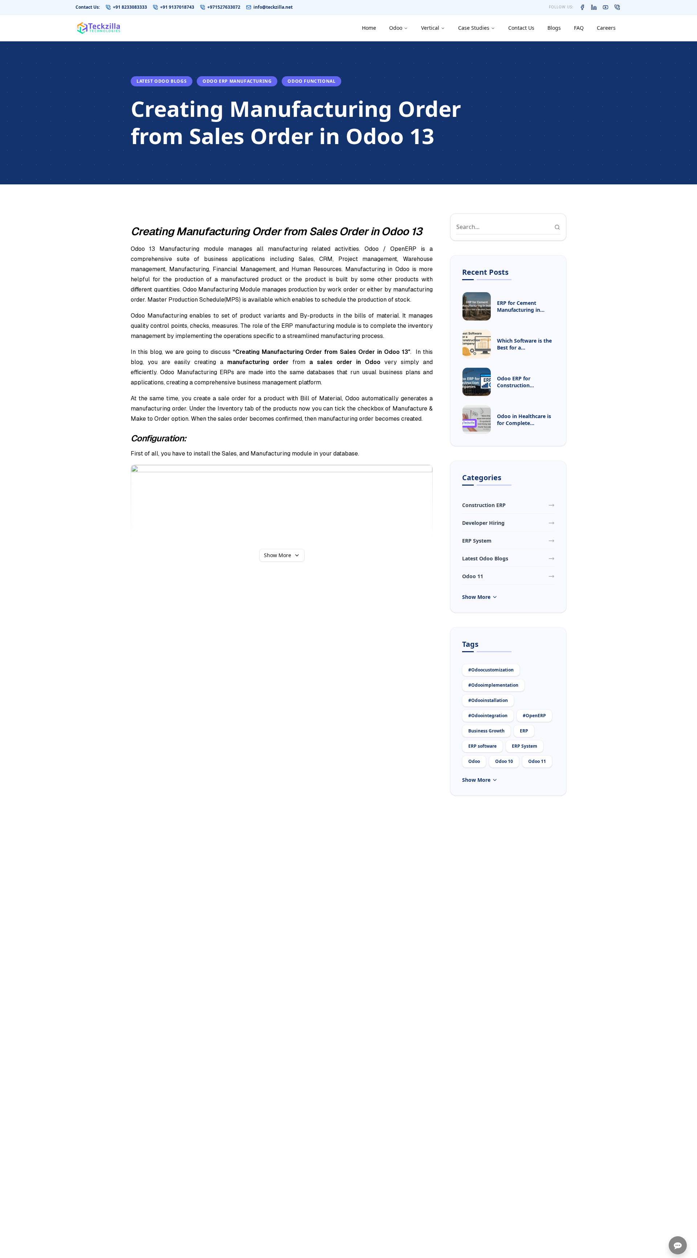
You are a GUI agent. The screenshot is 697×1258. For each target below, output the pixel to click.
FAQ (579, 27)
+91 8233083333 (130, 7)
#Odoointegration (488, 715)
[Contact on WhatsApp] (617, 7)
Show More (277, 555)
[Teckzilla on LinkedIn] (594, 7)
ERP (524, 731)
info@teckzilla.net (273, 7)
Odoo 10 (504, 761)
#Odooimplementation (493, 685)
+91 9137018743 (177, 7)
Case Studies (473, 27)
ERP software (482, 746)
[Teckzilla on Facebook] (582, 7)
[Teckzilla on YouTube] (605, 7)
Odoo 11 (537, 761)
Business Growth (486, 731)
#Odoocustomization (491, 670)
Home (369, 27)
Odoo (395, 27)
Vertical (430, 27)
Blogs (554, 27)
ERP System (524, 746)
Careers (606, 27)
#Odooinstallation (488, 700)
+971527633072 (223, 7)
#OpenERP (534, 715)
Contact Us (521, 27)
